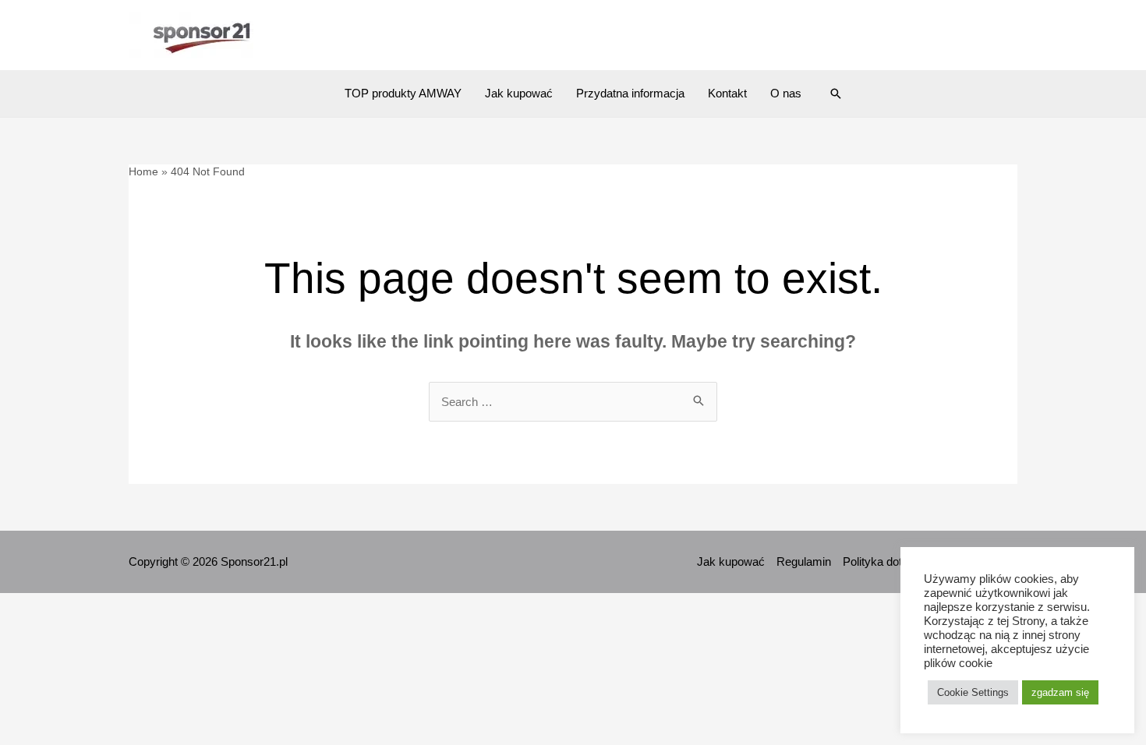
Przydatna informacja (630, 93)
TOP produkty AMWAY (403, 93)
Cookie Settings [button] (973, 692)
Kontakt (727, 93)
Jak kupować (519, 93)
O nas (785, 93)
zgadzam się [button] (1060, 692)
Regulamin (803, 561)
